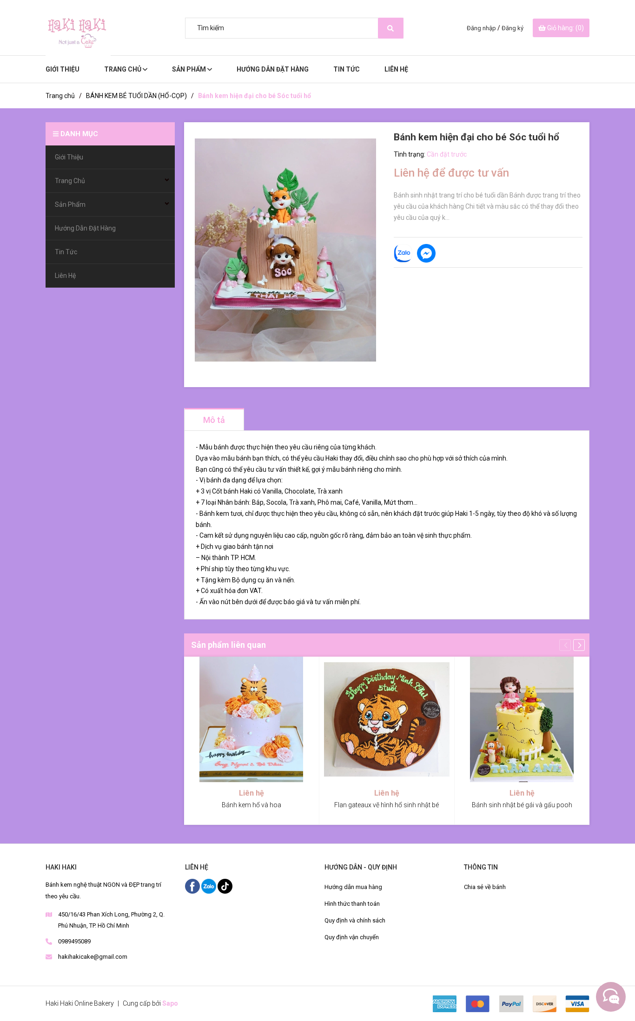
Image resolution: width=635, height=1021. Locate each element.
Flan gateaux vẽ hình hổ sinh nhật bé (386, 805)
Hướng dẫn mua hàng (353, 886)
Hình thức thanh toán (352, 903)
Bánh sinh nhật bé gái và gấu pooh (522, 805)
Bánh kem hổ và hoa (251, 805)
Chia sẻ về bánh (485, 886)
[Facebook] (193, 885)
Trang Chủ (123, 69)
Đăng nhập (481, 28)
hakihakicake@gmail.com (92, 956)
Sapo (170, 1003)
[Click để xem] (285, 250)
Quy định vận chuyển (351, 937)
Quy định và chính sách (354, 920)
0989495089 (74, 941)
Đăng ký (512, 28)
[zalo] (209, 885)
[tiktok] (225, 885)
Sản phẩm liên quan (228, 645)
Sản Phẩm (189, 69)
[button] (579, 645)
